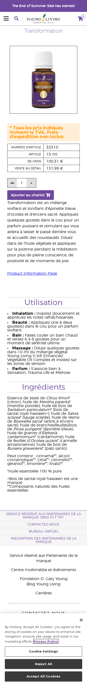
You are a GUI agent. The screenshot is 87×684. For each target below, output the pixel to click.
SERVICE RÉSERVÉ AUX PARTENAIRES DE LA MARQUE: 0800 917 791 (43, 515)
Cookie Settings (43, 651)
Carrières (44, 593)
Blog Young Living (43, 584)
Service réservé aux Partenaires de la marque (44, 558)
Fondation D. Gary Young (43, 579)
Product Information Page (32, 273)
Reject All (43, 664)
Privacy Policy (46, 641)
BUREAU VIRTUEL (43, 531)
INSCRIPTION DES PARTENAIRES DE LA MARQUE (43, 540)
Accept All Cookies (43, 676)
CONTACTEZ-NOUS (43, 524)
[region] (43, 648)
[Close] (81, 620)
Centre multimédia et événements (43, 570)
